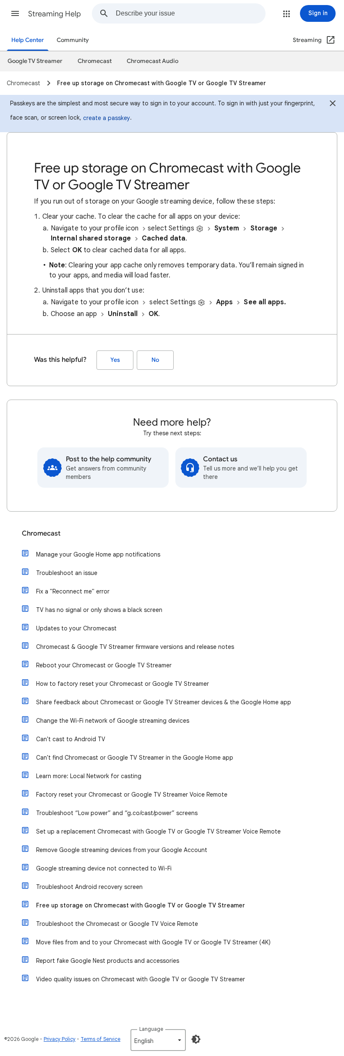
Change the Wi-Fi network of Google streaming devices (112, 720)
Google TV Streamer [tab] (35, 61)
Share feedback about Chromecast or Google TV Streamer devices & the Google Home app (163, 702)
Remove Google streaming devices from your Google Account (121, 850)
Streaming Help (54, 13)
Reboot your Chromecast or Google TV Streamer (104, 665)
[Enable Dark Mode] (196, 1039)
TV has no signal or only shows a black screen (99, 610)
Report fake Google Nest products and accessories (107, 961)
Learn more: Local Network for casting (88, 776)
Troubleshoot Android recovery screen (89, 887)
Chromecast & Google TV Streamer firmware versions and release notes (135, 647)
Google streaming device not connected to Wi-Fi (104, 868)
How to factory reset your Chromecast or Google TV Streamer (122, 683)
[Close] (333, 104)
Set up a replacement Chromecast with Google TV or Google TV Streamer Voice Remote (158, 831)
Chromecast (41, 533)
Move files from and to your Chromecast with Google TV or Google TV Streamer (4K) (153, 942)
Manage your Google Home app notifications (98, 554)
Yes (115, 359)
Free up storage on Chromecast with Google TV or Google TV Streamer (140, 905)
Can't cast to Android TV (70, 739)
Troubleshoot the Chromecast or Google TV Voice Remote (117, 924)
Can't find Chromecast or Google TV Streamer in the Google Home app (134, 757)
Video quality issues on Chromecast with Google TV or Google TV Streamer (140, 979)
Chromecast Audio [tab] (152, 61)
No (155, 359)
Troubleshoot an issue (66, 573)
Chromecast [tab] (95, 61)
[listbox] (158, 1040)
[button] (15, 13)
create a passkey (106, 118)
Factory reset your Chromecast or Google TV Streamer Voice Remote (131, 794)
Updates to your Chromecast (76, 628)
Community (73, 40)
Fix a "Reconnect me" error (72, 591)
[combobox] (190, 13)
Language (151, 1029)
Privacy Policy (60, 1039)
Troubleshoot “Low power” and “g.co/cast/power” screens (117, 813)
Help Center (27, 40)
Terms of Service (100, 1039)
